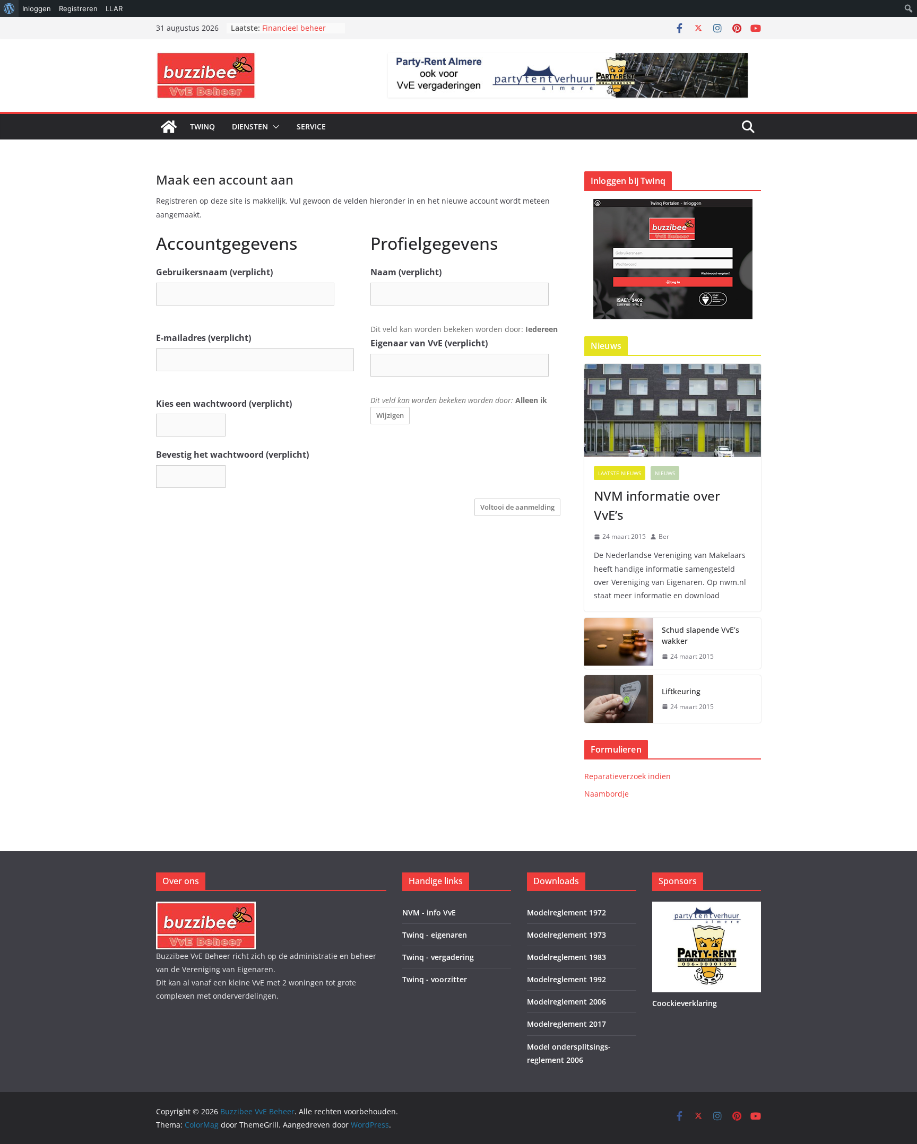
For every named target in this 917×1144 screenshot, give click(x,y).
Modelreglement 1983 (566, 957)
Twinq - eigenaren (434, 935)
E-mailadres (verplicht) (203, 338)
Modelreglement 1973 (566, 935)
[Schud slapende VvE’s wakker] (618, 643)
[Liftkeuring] (618, 699)
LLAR (114, 8)
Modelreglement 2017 (566, 1024)
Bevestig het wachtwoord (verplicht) (232, 454)
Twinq (202, 126)
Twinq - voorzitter (434, 979)
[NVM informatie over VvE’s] (672, 410)
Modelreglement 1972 (566, 912)
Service (311, 126)
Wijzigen (390, 415)
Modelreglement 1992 (566, 979)
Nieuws (665, 473)
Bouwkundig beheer (298, 27)
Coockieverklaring (684, 1003)
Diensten (250, 126)
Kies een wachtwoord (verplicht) (224, 403)
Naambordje (606, 794)
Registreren (78, 8)
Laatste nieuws (619, 473)
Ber (664, 536)
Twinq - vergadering (438, 957)
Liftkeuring (681, 691)
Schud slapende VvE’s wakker (700, 635)
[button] (274, 126)
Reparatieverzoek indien (627, 776)
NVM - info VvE (429, 912)
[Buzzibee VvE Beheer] (168, 126)
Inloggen (36, 8)
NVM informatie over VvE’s (657, 505)
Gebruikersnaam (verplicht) (214, 272)
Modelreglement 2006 (566, 1002)
